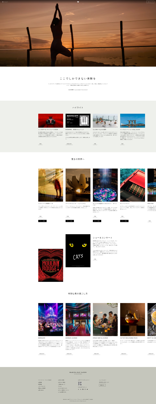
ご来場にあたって (61, 384)
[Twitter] (78, 389)
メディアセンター (41, 386)
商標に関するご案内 (66, 399)
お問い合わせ (41, 390)
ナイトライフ (84, 89)
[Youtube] (87, 389)
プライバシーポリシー (74, 399)
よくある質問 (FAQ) (62, 392)
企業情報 (40, 382)
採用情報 (40, 384)
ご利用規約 (91, 399)
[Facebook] (83, 389)
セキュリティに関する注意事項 (83, 399)
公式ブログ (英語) (61, 382)
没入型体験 (71, 89)
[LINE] (85, 389)
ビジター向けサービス (62, 388)
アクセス (60, 386)
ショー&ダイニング (97, 250)
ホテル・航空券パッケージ (63, 390)
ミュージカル (77, 89)
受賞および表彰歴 (41, 388)
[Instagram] (80, 389)
